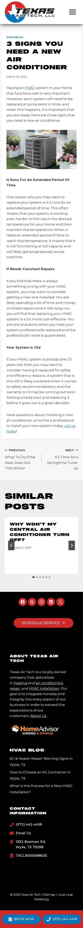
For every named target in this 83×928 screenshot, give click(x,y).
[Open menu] (72, 12)
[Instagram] (41, 602)
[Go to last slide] (11, 545)
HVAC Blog (14, 37)
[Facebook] (23, 602)
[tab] (33, 577)
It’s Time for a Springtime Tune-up (62, 459)
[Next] (71, 545)
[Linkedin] (51, 602)
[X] (60, 602)
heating (20, 683)
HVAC (30, 88)
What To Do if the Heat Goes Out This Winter (20, 459)
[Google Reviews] (32, 602)
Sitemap (49, 894)
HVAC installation (44, 688)
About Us (38, 716)
